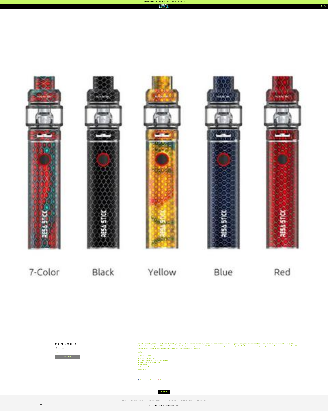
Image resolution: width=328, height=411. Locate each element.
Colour (58, 348)
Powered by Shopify (172, 405)
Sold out (67, 357)
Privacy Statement (138, 400)
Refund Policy (154, 400)
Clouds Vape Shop (160, 405)
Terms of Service (186, 400)
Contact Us (201, 400)
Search (125, 400)
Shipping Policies (170, 400)
